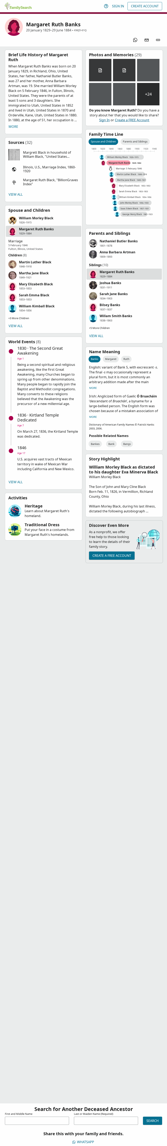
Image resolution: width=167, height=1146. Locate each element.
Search (152, 1120)
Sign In (118, 6)
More (13, 126)
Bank (111, 444)
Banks (94, 359)
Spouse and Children (103, 141)
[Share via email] (147, 40)
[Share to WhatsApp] (135, 40)
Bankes (95, 444)
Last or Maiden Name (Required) (93, 1114)
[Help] (106, 6)
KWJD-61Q (80, 30)
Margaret (110, 359)
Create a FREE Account (132, 120)
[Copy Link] (158, 40)
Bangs (127, 444)
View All (16, 194)
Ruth (126, 359)
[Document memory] (100, 70)
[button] (43, 155)
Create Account (145, 6)
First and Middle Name (18, 1114)
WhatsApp (85, 1142)
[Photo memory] (148, 70)
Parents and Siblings (135, 141)
